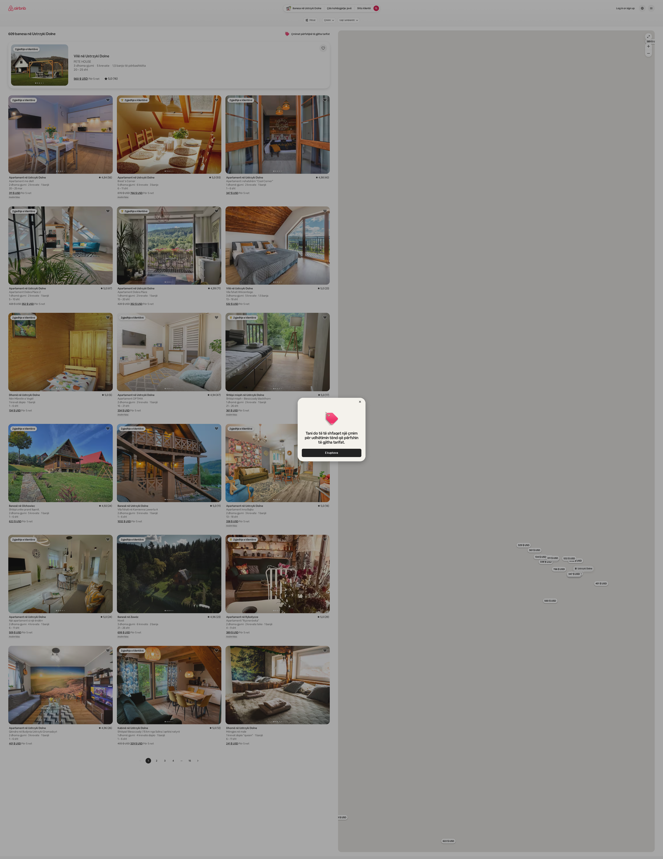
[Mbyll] (360, 401)
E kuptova (331, 453)
